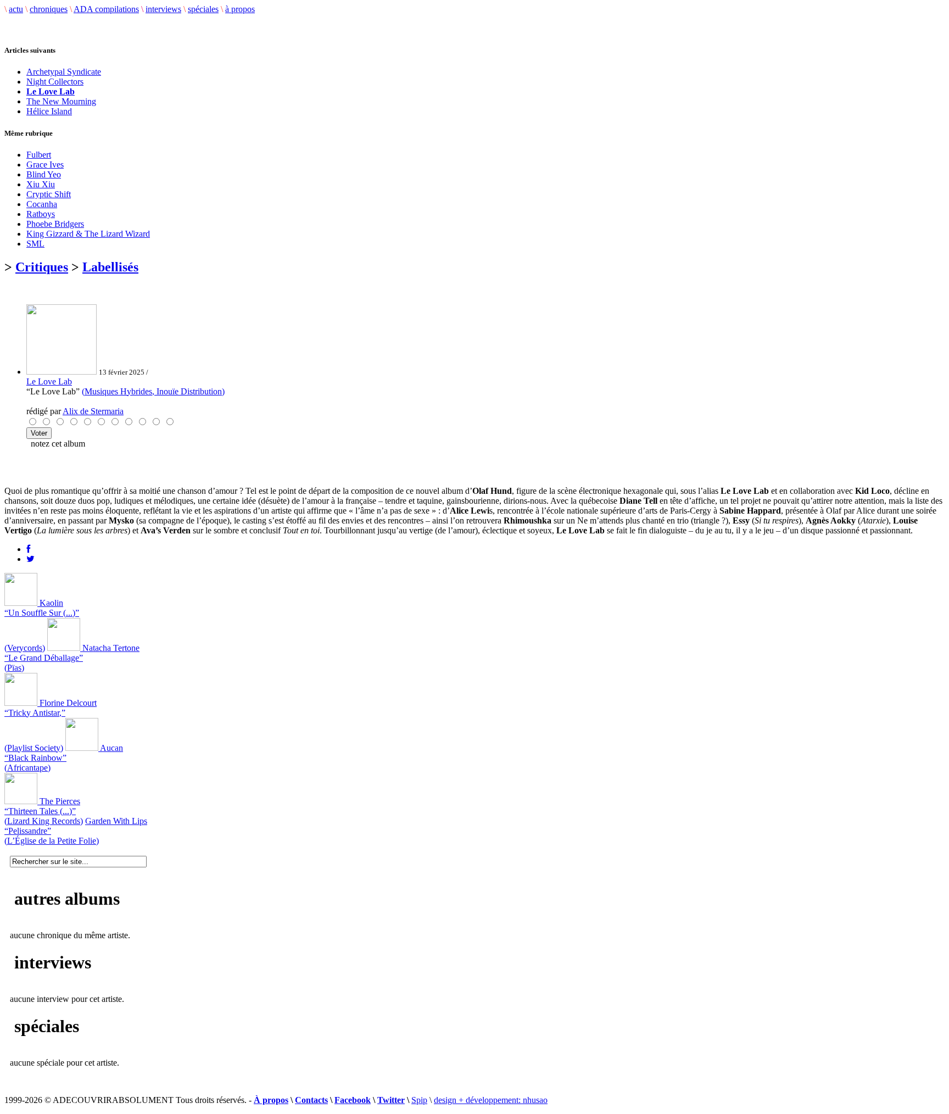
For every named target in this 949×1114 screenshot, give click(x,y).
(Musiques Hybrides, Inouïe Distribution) (153, 391)
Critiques (41, 267)
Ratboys (40, 214)
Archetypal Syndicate (63, 71)
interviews (163, 9)
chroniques (49, 9)
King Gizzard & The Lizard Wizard (88, 233)
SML (35, 243)
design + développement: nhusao (491, 1100)
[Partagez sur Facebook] (28, 549)
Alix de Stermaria (93, 411)
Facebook (352, 1100)
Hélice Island (49, 111)
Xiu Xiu (40, 184)
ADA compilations (106, 9)
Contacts (311, 1100)
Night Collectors (54, 81)
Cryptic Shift (48, 194)
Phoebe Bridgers (55, 224)
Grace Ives (45, 164)
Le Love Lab (49, 381)
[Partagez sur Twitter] (30, 559)
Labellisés (110, 267)
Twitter (391, 1100)
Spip (419, 1100)
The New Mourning (61, 101)
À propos (271, 1100)
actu (16, 9)
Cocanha (41, 204)
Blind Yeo (43, 174)
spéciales (203, 9)
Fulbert (38, 154)
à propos (240, 9)
